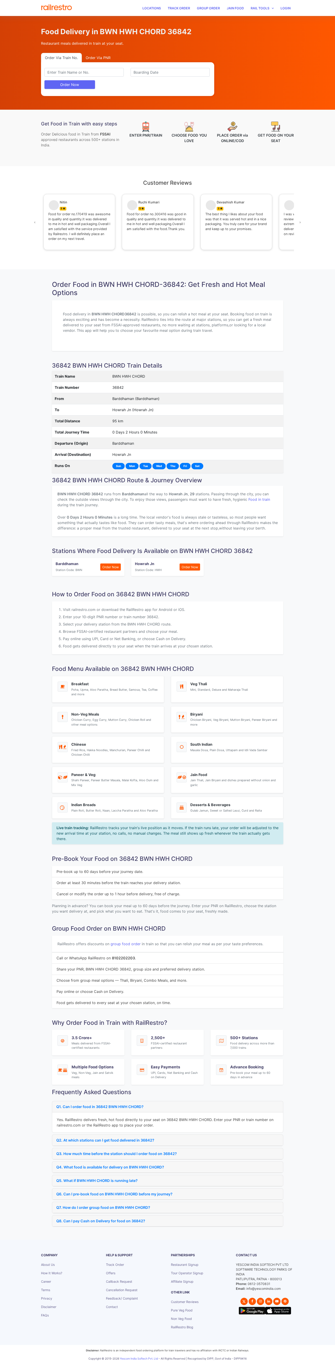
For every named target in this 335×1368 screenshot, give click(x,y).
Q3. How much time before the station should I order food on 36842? (116, 1153)
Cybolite (171, 1363)
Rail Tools (260, 8)
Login (286, 8)
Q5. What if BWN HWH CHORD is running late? (97, 1180)
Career (46, 1281)
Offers (110, 1273)
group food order (126, 944)
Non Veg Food (181, 1319)
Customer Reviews (184, 1302)
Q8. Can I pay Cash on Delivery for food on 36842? (100, 1221)
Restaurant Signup (184, 1265)
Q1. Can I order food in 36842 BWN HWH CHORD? (100, 1106)
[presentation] (35, 222)
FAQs (45, 1315)
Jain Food (235, 8)
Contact (112, 1307)
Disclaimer (48, 1307)
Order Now (69, 84)
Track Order (179, 8)
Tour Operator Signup (187, 1273)
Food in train (259, 499)
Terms (45, 1290)
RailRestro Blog (182, 1327)
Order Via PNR (98, 57)
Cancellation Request (121, 1290)
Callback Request (119, 1281)
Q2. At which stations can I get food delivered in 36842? (105, 1140)
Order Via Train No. (61, 57)
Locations (151, 8)
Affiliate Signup (182, 1281)
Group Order (208, 8)
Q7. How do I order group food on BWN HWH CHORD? (103, 1207)
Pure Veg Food (182, 1310)
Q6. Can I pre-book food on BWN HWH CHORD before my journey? (114, 1194)
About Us (48, 1265)
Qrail (182, 1363)
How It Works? (51, 1273)
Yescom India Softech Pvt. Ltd (139, 1358)
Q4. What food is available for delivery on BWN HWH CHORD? (110, 1167)
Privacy (46, 1298)
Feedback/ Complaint (122, 1298)
